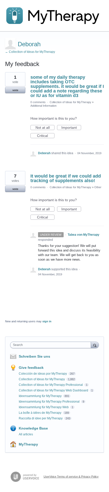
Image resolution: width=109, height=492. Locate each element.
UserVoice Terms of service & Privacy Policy (71, 476)
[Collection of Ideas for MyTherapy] (54, 15)
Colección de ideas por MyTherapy (43, 373)
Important (71, 127)
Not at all (45, 127)
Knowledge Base (33, 428)
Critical (46, 136)
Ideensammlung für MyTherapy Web (44, 407)
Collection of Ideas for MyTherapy (70, 102)
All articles (26, 434)
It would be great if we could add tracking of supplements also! (65, 178)
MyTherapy (28, 444)
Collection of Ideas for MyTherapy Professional (51, 385)
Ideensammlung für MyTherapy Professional (49, 401)
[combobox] (52, 345)
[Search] (95, 345)
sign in (46, 321)
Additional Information (43, 105)
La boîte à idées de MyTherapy (40, 413)
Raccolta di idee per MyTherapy (41, 418)
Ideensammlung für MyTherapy (40, 396)
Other (97, 187)
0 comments (38, 102)
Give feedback (31, 368)
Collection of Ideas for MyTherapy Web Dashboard (54, 390)
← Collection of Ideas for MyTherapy (30, 52)
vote (15, 90)
